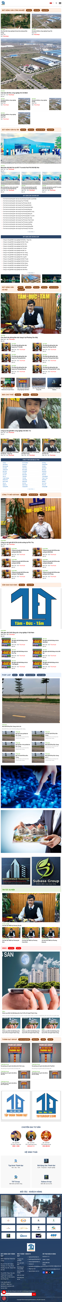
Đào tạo (50, 1039)
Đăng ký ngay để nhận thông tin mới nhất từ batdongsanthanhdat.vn (18, 1291)
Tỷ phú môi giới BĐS (24, 1039)
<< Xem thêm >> (31, 231)
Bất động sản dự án (20, 1278)
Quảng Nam (25, 486)
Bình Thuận (5, 481)
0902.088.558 (46, 1146)
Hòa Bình (5, 468)
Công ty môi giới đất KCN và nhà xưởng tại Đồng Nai (51, 562)
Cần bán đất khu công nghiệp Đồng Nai (8, 115)
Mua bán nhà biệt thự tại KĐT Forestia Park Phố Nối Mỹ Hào (20, 167)
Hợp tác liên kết (40, 129)
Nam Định (24, 474)
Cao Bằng (24, 471)
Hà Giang (5, 473)
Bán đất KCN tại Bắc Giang (52, 744)
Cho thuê (36, 10)
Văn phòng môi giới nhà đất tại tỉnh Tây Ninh (43, 1066)
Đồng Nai (24, 466)
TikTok (18, 948)
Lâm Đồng (24, 479)
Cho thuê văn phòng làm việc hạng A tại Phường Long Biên (20, 337)
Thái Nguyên (45, 476)
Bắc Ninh (5, 471)
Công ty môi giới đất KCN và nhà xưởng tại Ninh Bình (51, 551)
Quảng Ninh (44, 464)
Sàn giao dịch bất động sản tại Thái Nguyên (20, 663)
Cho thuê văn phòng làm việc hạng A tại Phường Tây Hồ (50, 346)
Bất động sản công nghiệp (20, 1267)
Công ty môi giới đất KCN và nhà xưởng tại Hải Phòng (51, 573)
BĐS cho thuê (20, 1275)
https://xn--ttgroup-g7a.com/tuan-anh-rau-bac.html (7, 1286)
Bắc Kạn (44, 469)
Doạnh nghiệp (41, 675)
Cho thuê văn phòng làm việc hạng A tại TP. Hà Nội (19, 346)
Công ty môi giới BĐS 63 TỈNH (31, 459)
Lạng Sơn (44, 473)
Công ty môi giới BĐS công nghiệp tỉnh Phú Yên (51, 453)
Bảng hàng (35, 1039)
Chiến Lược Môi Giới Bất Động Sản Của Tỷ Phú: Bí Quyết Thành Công (19, 1013)
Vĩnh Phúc (24, 468)
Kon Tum (44, 483)
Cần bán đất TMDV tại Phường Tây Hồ (11, 925)
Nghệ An (5, 484)
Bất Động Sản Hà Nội (20, 1271)
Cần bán (29, 10)
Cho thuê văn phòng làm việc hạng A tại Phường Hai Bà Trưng (51, 368)
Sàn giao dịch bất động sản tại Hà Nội (51, 652)
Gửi (34, 1294)
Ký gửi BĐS (45, 10)
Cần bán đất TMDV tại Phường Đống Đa (49, 941)
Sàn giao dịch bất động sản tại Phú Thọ (20, 652)
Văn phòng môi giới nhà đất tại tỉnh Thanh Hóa (9, 1083)
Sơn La (4, 476)
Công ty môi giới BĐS (20, 1259)
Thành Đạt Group (5, 1064)
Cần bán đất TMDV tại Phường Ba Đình (10, 941)
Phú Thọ (44, 474)
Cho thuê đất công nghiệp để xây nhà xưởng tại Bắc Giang (14, 31)
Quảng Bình (5, 486)
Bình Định (44, 479)
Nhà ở (21, 675)
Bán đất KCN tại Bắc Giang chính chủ (11, 726)
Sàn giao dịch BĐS (20, 1263)
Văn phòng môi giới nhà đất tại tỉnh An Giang (40, 1073)
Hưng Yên (24, 464)
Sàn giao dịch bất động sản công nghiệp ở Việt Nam (17, 632)
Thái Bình (24, 476)
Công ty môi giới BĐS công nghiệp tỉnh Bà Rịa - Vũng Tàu (10, 453)
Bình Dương (5, 466)
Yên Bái (24, 478)
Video (3, 1011)
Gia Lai (4, 483)
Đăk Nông (24, 481)
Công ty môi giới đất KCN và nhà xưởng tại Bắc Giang (18, 542)
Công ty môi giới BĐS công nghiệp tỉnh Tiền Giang (17, 431)
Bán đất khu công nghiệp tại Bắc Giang (23, 745)
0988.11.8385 (15, 1146)
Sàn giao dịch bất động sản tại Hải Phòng (51, 663)
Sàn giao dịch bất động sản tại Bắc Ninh (20, 641)
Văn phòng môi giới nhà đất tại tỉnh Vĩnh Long (12, 1066)
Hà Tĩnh (24, 483)
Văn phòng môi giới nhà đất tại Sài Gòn (9, 1073)
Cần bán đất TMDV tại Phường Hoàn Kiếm (29, 941)
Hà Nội (4, 462)
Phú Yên (44, 484)
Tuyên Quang (6, 478)
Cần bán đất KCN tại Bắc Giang (51, 734)
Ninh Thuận (25, 484)
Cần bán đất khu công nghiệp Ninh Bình (8, 101)
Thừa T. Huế (44, 478)
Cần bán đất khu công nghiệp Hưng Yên (42, 31)
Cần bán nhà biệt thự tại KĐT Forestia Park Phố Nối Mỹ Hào (51, 188)
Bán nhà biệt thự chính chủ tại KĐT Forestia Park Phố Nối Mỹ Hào (9, 188)
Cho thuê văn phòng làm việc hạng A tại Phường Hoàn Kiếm (50, 357)
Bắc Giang (24, 469)
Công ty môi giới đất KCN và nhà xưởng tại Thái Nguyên (20, 573)
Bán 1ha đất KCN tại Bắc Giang (22, 756)
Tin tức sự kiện (5, 923)
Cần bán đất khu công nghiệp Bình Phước (14, 93)
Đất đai (15, 675)
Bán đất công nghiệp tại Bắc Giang (22, 734)
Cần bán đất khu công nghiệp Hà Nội (39, 101)
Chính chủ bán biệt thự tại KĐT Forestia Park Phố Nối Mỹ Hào (29, 188)
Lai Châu (24, 473)
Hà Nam (44, 466)
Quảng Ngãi (44, 486)
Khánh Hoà (5, 479)
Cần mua (31, 129)
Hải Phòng (5, 464)
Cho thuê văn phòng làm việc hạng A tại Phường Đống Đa (19, 368)
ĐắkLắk (43, 481)
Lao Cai (4, 474)
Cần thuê (44, 287)
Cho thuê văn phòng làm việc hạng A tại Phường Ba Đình (19, 357)
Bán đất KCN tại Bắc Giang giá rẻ (52, 756)
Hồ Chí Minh (25, 462)
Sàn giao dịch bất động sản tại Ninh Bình (51, 641)
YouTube (11, 948)
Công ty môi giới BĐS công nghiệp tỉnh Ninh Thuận (30, 453)
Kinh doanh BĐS (30, 675)
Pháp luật (4, 724)
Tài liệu (43, 1039)
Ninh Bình (44, 468)
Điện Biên (44, 471)
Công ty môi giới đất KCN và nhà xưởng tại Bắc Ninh (20, 551)
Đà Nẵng (44, 462)
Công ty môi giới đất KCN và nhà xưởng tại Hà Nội (20, 562)
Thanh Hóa (5, 469)
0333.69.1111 (31, 1146)
